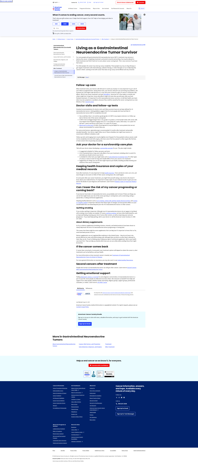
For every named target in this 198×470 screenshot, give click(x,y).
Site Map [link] (63, 450)
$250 (73, 24)
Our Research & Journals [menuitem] (117, 8)
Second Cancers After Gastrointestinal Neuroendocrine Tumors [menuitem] (63, 76)
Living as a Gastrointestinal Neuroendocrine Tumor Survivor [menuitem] (61, 71)
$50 (56, 24)
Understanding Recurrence (125, 260)
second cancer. (89, 102)
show (87, 77)
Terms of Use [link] (125, 450)
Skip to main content (6, 1)
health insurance (109, 173)
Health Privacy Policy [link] (99, 450)
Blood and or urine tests (86, 125)
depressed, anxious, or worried (89, 277)
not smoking (100, 201)
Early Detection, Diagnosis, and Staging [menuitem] (61, 60)
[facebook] (122, 397)
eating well (108, 201)
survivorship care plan (106, 148)
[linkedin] (124, 397)
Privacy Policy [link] (73, 450)
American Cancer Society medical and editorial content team (117, 292)
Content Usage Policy (82, 307)
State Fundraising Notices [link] (139, 450)
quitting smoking (111, 213)
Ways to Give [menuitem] (96, 8)
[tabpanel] (110, 294)
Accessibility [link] (113, 450)
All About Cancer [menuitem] (72, 8)
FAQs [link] (54, 450)
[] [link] (87, 77)
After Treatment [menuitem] (58, 68)
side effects (106, 94)
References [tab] (89, 288)
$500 (82, 24)
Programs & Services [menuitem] (85, 8)
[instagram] (119, 397)
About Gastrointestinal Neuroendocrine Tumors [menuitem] (59, 53)
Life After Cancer (102, 282)
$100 (64, 24)
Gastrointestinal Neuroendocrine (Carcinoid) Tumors (62, 47)
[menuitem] (57, 8)
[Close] (144, 15)
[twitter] (117, 397)
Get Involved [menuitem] (105, 8)
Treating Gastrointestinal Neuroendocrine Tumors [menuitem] (59, 64)
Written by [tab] (80, 288)
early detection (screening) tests (118, 157)
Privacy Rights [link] (86, 450)
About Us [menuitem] (129, 8)
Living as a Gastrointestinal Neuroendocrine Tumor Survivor (124, 39)
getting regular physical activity (121, 201)
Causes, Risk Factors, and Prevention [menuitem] (62, 57)
